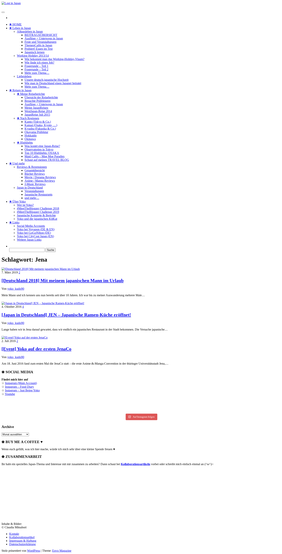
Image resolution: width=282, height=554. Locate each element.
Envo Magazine (61, 550)
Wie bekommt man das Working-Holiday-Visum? (54, 59)
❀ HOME (15, 24)
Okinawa (30, 139)
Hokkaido (31, 135)
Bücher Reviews (35, 173)
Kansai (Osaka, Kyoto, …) (41, 125)
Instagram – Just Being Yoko (22, 390)
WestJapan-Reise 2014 (38, 111)
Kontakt (14, 533)
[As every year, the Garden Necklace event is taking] (48, 405)
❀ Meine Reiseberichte (31, 94)
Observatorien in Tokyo (39, 149)
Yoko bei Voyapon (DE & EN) (35, 229)
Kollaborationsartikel (22, 537)
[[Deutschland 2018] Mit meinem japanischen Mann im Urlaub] (41, 269)
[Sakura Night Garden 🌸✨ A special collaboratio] (233, 410)
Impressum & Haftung (22, 540)
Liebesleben (24, 76)
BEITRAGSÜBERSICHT (41, 35)
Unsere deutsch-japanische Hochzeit (46, 79)
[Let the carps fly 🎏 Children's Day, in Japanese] (141, 405)
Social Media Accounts (31, 225)
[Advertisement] (30, 493)
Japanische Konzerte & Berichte (36, 215)
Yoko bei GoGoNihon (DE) (34, 232)
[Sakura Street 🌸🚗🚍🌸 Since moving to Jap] (141, 410)
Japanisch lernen (35, 52)
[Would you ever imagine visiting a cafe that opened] (233, 401)
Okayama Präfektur (36, 132)
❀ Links (14, 222)
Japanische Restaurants (38, 194)
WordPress (33, 550)
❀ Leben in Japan (20, 28)
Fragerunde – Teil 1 (36, 66)
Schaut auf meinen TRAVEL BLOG (47, 159)
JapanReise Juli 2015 (37, 114)
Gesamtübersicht (35, 170)
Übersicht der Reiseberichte (41, 97)
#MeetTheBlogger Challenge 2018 (38, 208)
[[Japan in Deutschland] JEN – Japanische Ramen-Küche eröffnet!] (43, 303)
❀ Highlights (25, 142)
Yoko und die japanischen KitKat (37, 218)
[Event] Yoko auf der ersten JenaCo (36, 348)
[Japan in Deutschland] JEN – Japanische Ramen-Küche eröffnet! (66, 314)
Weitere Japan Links (29, 239)
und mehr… (32, 198)
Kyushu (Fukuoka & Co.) (40, 128)
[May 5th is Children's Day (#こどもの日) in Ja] (141, 401)
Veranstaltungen (34, 191)
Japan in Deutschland (30, 187)
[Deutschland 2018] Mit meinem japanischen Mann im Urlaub (63, 280)
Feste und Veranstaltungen (40, 41)
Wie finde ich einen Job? (39, 62)
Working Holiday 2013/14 (33, 55)
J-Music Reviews (35, 184)
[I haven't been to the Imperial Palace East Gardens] (48, 401)
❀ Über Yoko (17, 201)
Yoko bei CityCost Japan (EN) (35, 236)
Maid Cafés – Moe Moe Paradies (44, 156)
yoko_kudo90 (15, 288)
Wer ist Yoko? (25, 205)
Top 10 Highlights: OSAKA (42, 153)
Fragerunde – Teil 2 (36, 69)
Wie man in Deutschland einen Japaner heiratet (53, 83)
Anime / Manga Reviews (40, 180)
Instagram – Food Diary (19, 386)
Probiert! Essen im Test (39, 48)
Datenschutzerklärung (22, 544)
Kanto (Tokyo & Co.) (38, 121)
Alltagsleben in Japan (30, 31)
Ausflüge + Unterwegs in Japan (44, 38)
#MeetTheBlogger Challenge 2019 (38, 212)
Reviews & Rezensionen (32, 167)
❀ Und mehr (17, 163)
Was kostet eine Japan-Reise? (42, 146)
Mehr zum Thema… (37, 72)
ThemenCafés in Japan (38, 45)
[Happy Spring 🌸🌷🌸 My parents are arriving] (48, 410)
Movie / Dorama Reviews (40, 177)
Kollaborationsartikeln (135, 464)
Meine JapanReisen (36, 107)
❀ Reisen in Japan (20, 90)
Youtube (10, 394)
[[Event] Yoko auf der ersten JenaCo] (25, 337)
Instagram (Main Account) (21, 383)
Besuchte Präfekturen (37, 100)
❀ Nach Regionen (28, 118)
